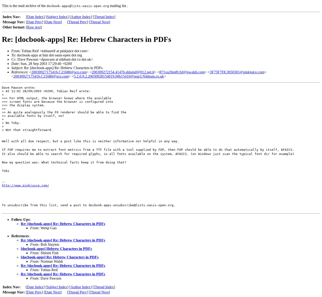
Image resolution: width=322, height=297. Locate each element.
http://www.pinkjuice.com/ (25, 185)
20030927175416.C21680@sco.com (59, 72)
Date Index (35, 17)
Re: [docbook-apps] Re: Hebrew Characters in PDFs (63, 224)
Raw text (34, 27)
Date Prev (34, 22)
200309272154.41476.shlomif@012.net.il (123, 72)
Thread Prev (77, 22)
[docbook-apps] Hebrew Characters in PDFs (56, 249)
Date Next (53, 22)
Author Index (81, 17)
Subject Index (57, 17)
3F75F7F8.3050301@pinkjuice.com (237, 72)
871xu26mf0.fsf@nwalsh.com (182, 72)
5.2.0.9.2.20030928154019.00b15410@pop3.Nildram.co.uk (119, 76)
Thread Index (104, 17)
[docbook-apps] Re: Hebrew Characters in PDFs (60, 257)
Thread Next (99, 22)
